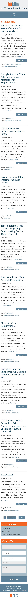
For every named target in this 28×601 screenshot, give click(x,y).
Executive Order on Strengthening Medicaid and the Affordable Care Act (13, 373)
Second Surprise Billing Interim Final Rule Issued (13, 180)
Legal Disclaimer (10, 588)
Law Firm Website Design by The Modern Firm (14, 590)
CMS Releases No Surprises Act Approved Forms (13, 131)
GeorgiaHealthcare (9, 120)
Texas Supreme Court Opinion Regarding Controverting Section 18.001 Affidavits (12, 229)
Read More (19, 57)
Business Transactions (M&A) (11, 534)
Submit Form (14, 579)
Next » (12, 518)
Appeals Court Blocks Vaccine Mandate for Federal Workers (12, 28)
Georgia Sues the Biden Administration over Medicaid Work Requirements (13, 78)
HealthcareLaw (14, 269)
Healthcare (18, 64)
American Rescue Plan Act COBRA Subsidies (12, 278)
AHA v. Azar (7, 474)
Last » (22, 518)
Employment (10, 64)
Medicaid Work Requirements (8, 324)
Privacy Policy (18, 588)
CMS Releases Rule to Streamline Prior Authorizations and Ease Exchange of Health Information (13, 426)
